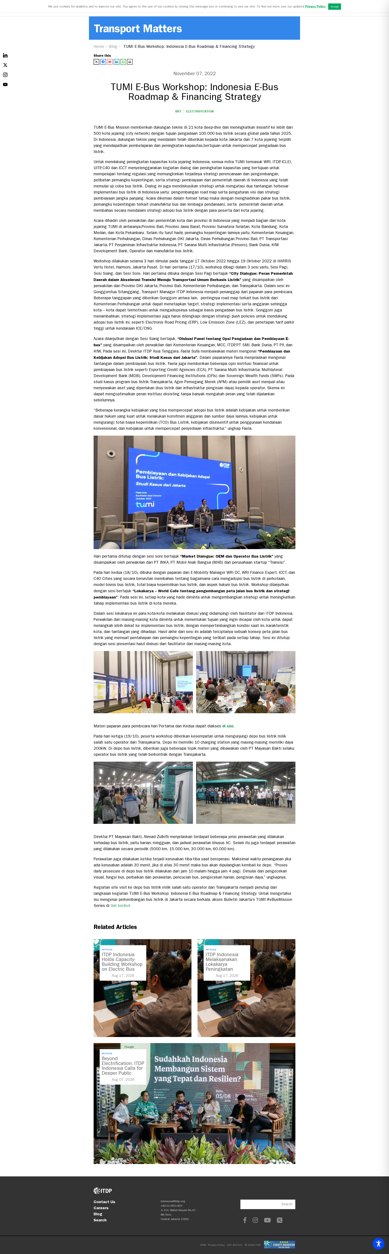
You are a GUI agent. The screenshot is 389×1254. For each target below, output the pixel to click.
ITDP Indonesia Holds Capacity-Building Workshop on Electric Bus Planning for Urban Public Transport (122, 967)
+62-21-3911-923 (171, 1205)
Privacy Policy (216, 1245)
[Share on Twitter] (96, 62)
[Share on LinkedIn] (116, 62)
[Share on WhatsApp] (123, 62)
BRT (178, 111)
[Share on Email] (110, 62)
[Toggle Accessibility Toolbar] (378, 1243)
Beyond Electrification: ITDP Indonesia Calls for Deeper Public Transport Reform (123, 1068)
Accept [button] (335, 6)
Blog (113, 46)
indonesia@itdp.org (173, 1201)
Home (99, 46)
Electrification (200, 111)
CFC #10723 (234, 1245)
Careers (101, 1207)
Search (100, 1220)
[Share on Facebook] (103, 62)
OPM (203, 1245)
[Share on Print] (130, 62)
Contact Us (104, 1201)
